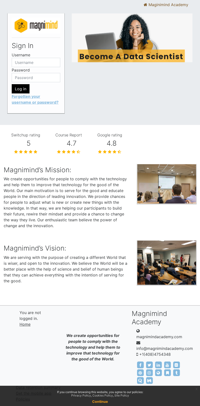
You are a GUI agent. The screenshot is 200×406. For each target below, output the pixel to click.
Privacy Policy (81, 395)
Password (21, 70)
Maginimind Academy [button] (167, 4)
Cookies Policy (102, 395)
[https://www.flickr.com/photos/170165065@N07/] (176, 364)
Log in (20, 88)
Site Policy (121, 395)
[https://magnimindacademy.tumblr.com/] (176, 372)
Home (25, 324)
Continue (100, 401)
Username (21, 54)
